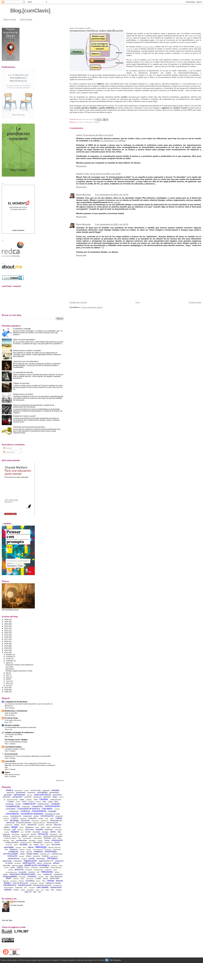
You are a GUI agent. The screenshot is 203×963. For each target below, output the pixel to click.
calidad (21, 799)
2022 (6, 628)
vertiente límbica (148, 46)
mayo (8, 677)
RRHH (8, 878)
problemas (34, 867)
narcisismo (36, 856)
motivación (12, 856)
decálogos (14, 820)
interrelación (37, 842)
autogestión (17, 797)
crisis (46, 818)
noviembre (9, 656)
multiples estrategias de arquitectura (19, 732)
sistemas (5, 881)
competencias (13, 806)
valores (8, 889)
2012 (6, 650)
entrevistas (58, 829)
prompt (10, 869)
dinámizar (41, 825)
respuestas (22, 876)
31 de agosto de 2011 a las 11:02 (105, 174)
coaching (9, 804)
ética (59, 832)
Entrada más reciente (78, 302)
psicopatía (28, 869)
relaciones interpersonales (22, 874)
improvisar (6, 840)
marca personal (38, 849)
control (36, 816)
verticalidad (30, 890)
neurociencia (13, 858)
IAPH (59, 838)
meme (22, 852)
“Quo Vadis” (10, 667)
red (38, 872)
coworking (23, 818)
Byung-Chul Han (12, 799)
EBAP (43, 827)
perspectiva (47, 863)
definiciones (44, 820)
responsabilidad (10, 876)
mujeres (21, 856)
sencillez (38, 878)
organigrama (17, 861)
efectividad (7, 829)
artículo (117, 202)
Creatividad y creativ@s (22, 329)
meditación (13, 851)
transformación (24, 885)
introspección (48, 842)
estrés (53, 832)
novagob (24, 858)
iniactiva (40, 840)
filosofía (33, 834)
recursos (31, 872)
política (12, 867)
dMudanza (30, 827)
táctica (38, 881)
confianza (25, 811)
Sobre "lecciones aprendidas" (24, 339)
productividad (44, 867)
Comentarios (10, 452)
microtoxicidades (10, 854)
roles (46, 876)
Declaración (35, 820)
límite (6, 849)
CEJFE (24, 801)
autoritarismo (37, 797)
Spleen (7, 772)
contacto (5, 816)
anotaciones (31, 792)
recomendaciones (11, 872)
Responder (81, 166)
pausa (39, 863)
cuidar (52, 818)
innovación (57, 840)
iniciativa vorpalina (12, 725)
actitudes (55, 790)
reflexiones (47, 871)
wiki (34, 892)
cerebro (31, 801)
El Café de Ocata (11, 718)
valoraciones (56, 887)
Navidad (45, 856)
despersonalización (39, 822)
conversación (47, 816)
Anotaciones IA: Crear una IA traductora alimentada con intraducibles (28, 756)
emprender (49, 830)
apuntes (29, 795)
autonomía (27, 797)
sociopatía (13, 881)
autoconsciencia (42, 794)
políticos (20, 867)
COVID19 (14, 818)
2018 (6, 637)
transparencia (57, 885)
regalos (5, 874)
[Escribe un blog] (99, 119)
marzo (8, 681)
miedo (22, 854)
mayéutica (48, 849)
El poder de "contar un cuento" (24, 416)
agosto (8, 663)
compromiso (37, 806)
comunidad (10, 809)
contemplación (15, 816)
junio (7, 675)
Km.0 (42, 844)
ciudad (50, 801)
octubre (8, 658)
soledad (21, 881)
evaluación (6, 834)
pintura (56, 863)
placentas (6, 865)
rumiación (16, 878)
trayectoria (18, 887)
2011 (6, 652)
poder (60, 865)
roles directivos (56, 876)
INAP (12, 840)
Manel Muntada (26, 19)
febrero (8, 683)
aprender (8, 795)
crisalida (40, 818)
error (22, 832)
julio (7, 673)
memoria (29, 852)
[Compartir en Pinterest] (107, 119)
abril (7, 679)
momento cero (45, 854)
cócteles (18, 804)
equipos (15, 831)
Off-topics (52, 858)
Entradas (8, 448)
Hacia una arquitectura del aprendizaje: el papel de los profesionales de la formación (33, 406)
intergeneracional (25, 842)
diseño (21, 827)
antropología (54, 792)
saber (22, 878)
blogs (54, 797)
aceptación (46, 790)
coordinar (6, 818)
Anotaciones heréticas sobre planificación (19, 665)
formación (43, 834)
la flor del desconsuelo (12, 774)
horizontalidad (37, 838)
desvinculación (52, 823)
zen (39, 892)
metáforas (38, 851)
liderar (31, 847)
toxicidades (33, 883)
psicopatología (38, 869)
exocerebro (15, 834)
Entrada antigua (195, 302)
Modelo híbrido (32, 854)
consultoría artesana (32, 813)
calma (36, 799)
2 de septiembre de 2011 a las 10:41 (111, 194)
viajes (37, 890)
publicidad (48, 869)
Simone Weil (54, 878)
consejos (52, 811)
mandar (28, 849)
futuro (61, 834)
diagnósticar (9, 825)
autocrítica (6, 797)
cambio (43, 799)
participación (29, 863)
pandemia (18, 863)
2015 (6, 644)
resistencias (58, 874)
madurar (22, 849)
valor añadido (42, 887)
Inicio (137, 302)
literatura (14, 849)
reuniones (32, 876)
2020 (6, 632)
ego (14, 829)
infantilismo (32, 840)
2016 (6, 641)
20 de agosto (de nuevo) (13, 720)
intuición (57, 842)
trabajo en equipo (53, 883)
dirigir (14, 827)
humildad (47, 838)
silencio (45, 878)
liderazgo (41, 847)
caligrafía (29, 799)
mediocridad (57, 849)
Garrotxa (6, 836)
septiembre (10, 661)
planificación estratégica (92, 122)
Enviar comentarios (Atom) (92, 307)
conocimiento (39, 811)
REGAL (57, 872)
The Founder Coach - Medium (16, 740)
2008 (6, 692)
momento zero (57, 854)
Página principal (9, 19)
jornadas (23, 844)
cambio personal (55, 799)
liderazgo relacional (54, 847)
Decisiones (25, 820)
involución (9, 844)
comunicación (52, 806)
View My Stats (7, 920)
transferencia (9, 885)
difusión (23, 825)
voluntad (58, 890)
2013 (6, 648)
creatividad (32, 818)
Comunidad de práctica (28, 808)
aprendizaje (19, 794)
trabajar (41, 883)
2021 (6, 630)
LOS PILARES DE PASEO (13, 734)
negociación (54, 856)
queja (55, 869)
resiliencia (47, 874)
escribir (28, 832)
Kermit (36, 845)
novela (32, 858)
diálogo (16, 825)
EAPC (37, 827)
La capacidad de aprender (23, 372)
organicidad (7, 861)
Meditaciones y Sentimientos (16, 711)
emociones (29, 829)
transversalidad (8, 887)
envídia (6, 832)
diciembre (9, 654)
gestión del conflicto (35, 836)
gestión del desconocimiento (52, 836)
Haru (19, 838)
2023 (6, 626)
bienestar (47, 797)
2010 (6, 687)
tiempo (50, 880)
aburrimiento (19, 790)
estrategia (45, 832)
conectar (57, 809)
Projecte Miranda (55, 867)
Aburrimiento (10, 669)
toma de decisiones (20, 883)
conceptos (47, 808)
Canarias (10, 802)
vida (42, 890)
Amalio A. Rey (82, 174)
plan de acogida (17, 865)
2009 (6, 689)
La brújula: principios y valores (15, 749)
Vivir (52, 890)
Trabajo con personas (21, 383)
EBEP (49, 827)
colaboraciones (43, 804)
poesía (6, 867)
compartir (55, 804)
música (28, 856)
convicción (59, 816)
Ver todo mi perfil (16, 905)
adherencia (10, 792)
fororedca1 (53, 834)
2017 (6, 639)
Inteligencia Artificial (12, 842)
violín (47, 890)
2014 (6, 646)
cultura (59, 818)
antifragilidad (42, 792)
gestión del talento (10, 838)
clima (56, 802)
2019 (6, 635)
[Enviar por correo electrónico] (96, 119)
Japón (16, 844)
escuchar (36, 832)
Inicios (47, 840)
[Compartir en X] (102, 119)
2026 (6, 619)
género (24, 836)
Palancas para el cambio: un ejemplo (27, 350)
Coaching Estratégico (13, 747)
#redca (9, 790)
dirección (49, 825)
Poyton (27, 867)
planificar (54, 865)
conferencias (14, 811)
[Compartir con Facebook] (104, 119)
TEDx (43, 881)
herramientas (27, 838)
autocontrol (57, 795)
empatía (39, 829)
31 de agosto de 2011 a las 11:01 (98, 135)
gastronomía (16, 836)
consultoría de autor (52, 814)
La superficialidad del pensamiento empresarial (20, 727)
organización (30, 860)
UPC (25, 887)
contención (27, 816)
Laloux (48, 844)
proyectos (19, 869)
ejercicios (20, 829)
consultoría (80, 122)
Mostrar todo (60, 780)
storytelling (30, 881)
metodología (51, 851)
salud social (30, 878)
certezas (38, 801)
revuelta (40, 876)
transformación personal (42, 885)
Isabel (79, 135)
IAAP (54, 838)
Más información (115, 960)
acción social (35, 790)
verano (16, 890)
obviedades (40, 859)
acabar (26, 790)
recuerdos (23, 872)
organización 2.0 (46, 861)
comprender (26, 806)
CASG (18, 801)
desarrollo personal (23, 823)
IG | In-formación (11, 754)
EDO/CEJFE (56, 827)
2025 (6, 622)
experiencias (25, 834)
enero (8, 685)
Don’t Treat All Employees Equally (16, 742)
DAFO (149, 60)
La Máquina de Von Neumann (16, 702)
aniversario (21, 792)
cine (44, 801)
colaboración (29, 803)
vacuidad (32, 887)
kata (30, 844)
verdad (22, 890)
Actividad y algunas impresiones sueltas (19, 671)
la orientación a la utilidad (113, 141)
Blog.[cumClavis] (30, 11)
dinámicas (32, 824)
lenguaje (18, 847)
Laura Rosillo (10, 761)
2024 (6, 624)
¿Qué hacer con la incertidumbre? (26, 361)
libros (24, 847)
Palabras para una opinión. (23, 394)
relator (39, 874)
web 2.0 (28, 892)
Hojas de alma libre (11, 713)
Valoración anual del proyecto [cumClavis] (29, 427)
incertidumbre (21, 840)
